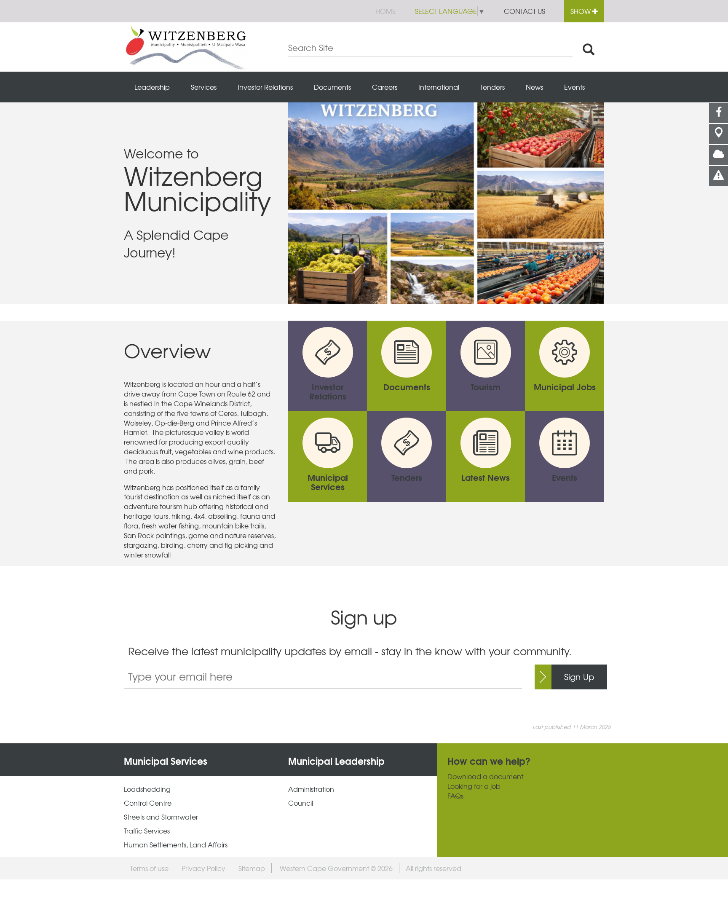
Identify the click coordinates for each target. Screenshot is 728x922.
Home (385, 11)
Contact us (524, 11)
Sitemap (251, 868)
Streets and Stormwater (161, 817)
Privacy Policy (203, 868)
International (438, 87)
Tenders (492, 87)
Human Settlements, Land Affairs (176, 845)
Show (581, 11)
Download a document (485, 776)
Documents (332, 87)
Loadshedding (147, 789)
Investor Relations (265, 87)
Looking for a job (473, 786)
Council (300, 803)
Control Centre (147, 803)
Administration (311, 789)
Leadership (152, 87)
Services (204, 87)
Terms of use (149, 868)
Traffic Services (147, 831)
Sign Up (579, 676)
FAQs (455, 796)
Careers (384, 87)
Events (574, 87)
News (534, 87)
